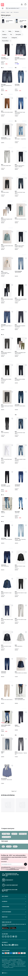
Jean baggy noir (6, 834)
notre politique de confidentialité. (12, 869)
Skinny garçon (16, 12)
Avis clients (13, 963)
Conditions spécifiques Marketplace (15, 959)
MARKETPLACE (4, 916)
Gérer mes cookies (20, 964)
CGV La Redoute (4, 959)
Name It (15, 846)
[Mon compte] (21, 4)
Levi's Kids (9, 846)
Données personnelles (11, 964)
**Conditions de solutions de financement (18, 966)
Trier (3, 31)
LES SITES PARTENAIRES (6, 911)
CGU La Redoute (6, 963)
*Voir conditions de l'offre (5, 867)
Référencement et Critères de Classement (9, 960)
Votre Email (4, 861)
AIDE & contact (5, 896)
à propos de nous (5, 906)
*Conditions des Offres (5, 966)
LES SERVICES (4, 901)
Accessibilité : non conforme (8, 967)
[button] (25, 4)
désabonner (12, 868)
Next (3, 846)
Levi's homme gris (6, 837)
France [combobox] (5, 972)
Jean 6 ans (14, 834)
